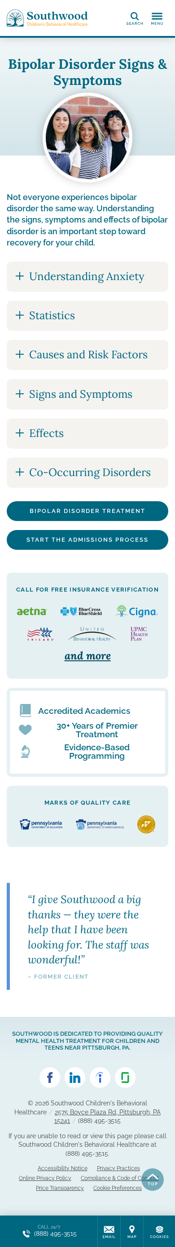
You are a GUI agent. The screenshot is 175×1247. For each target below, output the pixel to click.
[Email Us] (109, 1231)
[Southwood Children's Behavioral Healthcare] (47, 17)
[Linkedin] (75, 1078)
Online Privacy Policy (45, 1178)
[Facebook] (50, 1078)
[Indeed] (100, 1078)
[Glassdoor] (125, 1078)
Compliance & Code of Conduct (120, 1178)
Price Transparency (60, 1188)
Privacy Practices (118, 1168)
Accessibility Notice (63, 1168)
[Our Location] (132, 1231)
